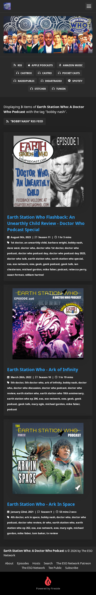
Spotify (77, 81)
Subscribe (71, 568)
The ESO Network (33, 568)
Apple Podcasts (42, 65)
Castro (47, 73)
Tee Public (55, 568)
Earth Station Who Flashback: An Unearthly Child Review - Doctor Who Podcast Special (46, 223)
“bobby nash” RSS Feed (26, 121)
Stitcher (40, 88)
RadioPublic (26, 81)
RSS (20, 65)
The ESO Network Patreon (73, 563)
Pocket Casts (71, 73)
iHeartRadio (53, 81)
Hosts (36, 563)
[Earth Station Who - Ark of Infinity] (48, 323)
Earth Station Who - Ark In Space (41, 504)
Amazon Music (73, 65)
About (9, 563)
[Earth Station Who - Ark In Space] (48, 458)
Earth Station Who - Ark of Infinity (42, 369)
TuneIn (61, 88)
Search (48, 563)
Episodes (23, 563)
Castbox (26, 73)
